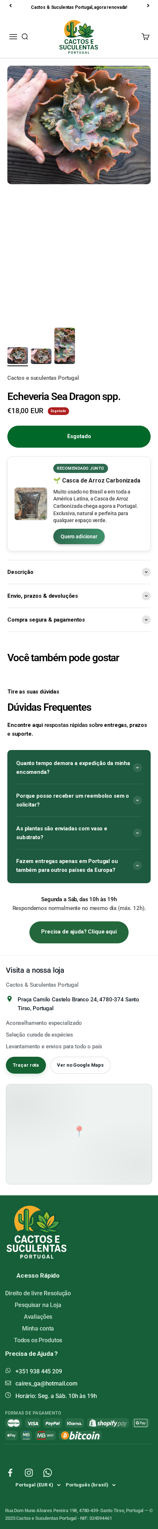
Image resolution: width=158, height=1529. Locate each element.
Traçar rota (26, 1065)
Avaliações (38, 1316)
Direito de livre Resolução (38, 1293)
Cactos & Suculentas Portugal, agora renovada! (79, 7)
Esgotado (79, 436)
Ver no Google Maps (80, 1065)
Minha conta (38, 1328)
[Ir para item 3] (64, 347)
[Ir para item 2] (41, 357)
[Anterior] (11, 5)
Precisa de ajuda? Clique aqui (79, 931)
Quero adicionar (79, 536)
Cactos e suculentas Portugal (43, 378)
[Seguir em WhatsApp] (48, 1473)
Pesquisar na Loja (38, 1305)
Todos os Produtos (38, 1340)
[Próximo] (149, 5)
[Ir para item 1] (17, 356)
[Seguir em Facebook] (10, 1473)
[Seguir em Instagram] (29, 1473)
